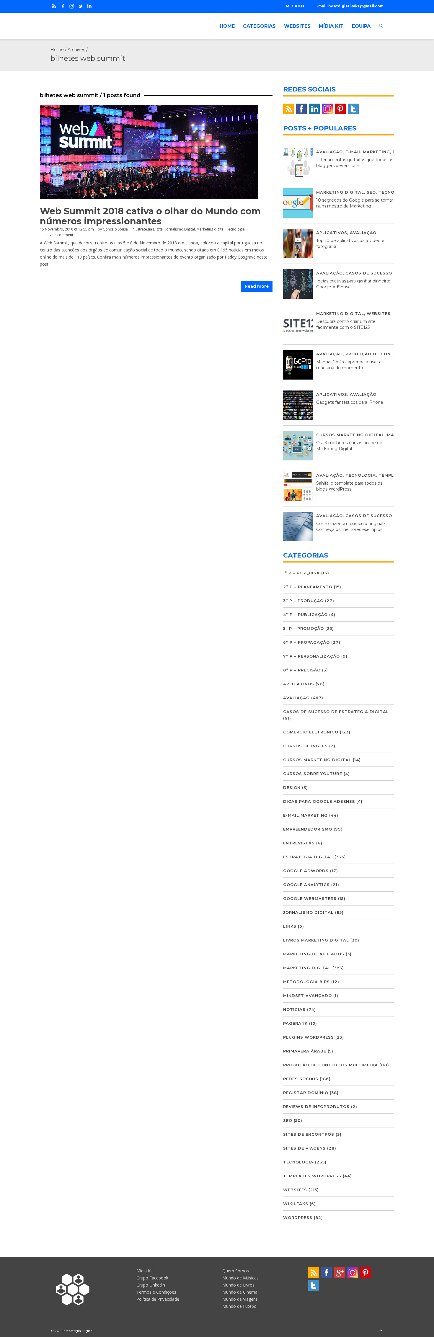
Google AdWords (306, 870)
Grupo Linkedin (150, 1285)
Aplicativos (331, 232)
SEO (371, 192)
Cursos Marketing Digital (350, 434)
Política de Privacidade (157, 1299)
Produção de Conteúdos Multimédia (330, 1065)
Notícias (294, 1009)
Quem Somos (235, 1271)
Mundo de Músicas (240, 1278)
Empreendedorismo (307, 829)
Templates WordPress (312, 1175)
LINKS (289, 926)
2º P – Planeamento (307, 586)
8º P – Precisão (302, 670)
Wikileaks (295, 1203)
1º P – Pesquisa (301, 573)
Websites (379, 313)
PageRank (295, 1023)
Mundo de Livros (238, 1285)
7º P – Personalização (311, 656)
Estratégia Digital (150, 229)
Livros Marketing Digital (316, 940)
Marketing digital (210, 229)
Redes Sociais (300, 1078)
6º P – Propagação (306, 642)
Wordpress (297, 1217)
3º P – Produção (303, 600)
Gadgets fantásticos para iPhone (349, 402)
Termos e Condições (156, 1292)
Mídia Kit (144, 1271)
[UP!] (381, 1330)
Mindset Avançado (307, 995)
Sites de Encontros (308, 1134)
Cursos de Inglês (305, 745)
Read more (257, 286)
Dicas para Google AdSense (319, 801)
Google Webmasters (310, 898)
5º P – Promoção (303, 628)
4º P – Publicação (305, 614)
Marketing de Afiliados (313, 954)
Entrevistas (299, 843)
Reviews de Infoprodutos (316, 1106)
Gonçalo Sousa (115, 229)
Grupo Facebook (152, 1278)
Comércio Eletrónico (310, 732)
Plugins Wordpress (308, 1037)
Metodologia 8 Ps (306, 981)
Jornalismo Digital (180, 229)
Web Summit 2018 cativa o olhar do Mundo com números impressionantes (150, 216)
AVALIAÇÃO (329, 151)
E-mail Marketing (367, 151)
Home (57, 49)
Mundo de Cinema (239, 1292)
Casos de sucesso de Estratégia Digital (336, 711)
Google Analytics (306, 884)
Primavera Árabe (304, 1051)
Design (292, 787)
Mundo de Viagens (240, 1299)
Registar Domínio (305, 1092)
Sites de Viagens (304, 1148)
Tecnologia (235, 229)
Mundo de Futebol (239, 1306)
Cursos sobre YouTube (312, 773)
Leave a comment (58, 234)
